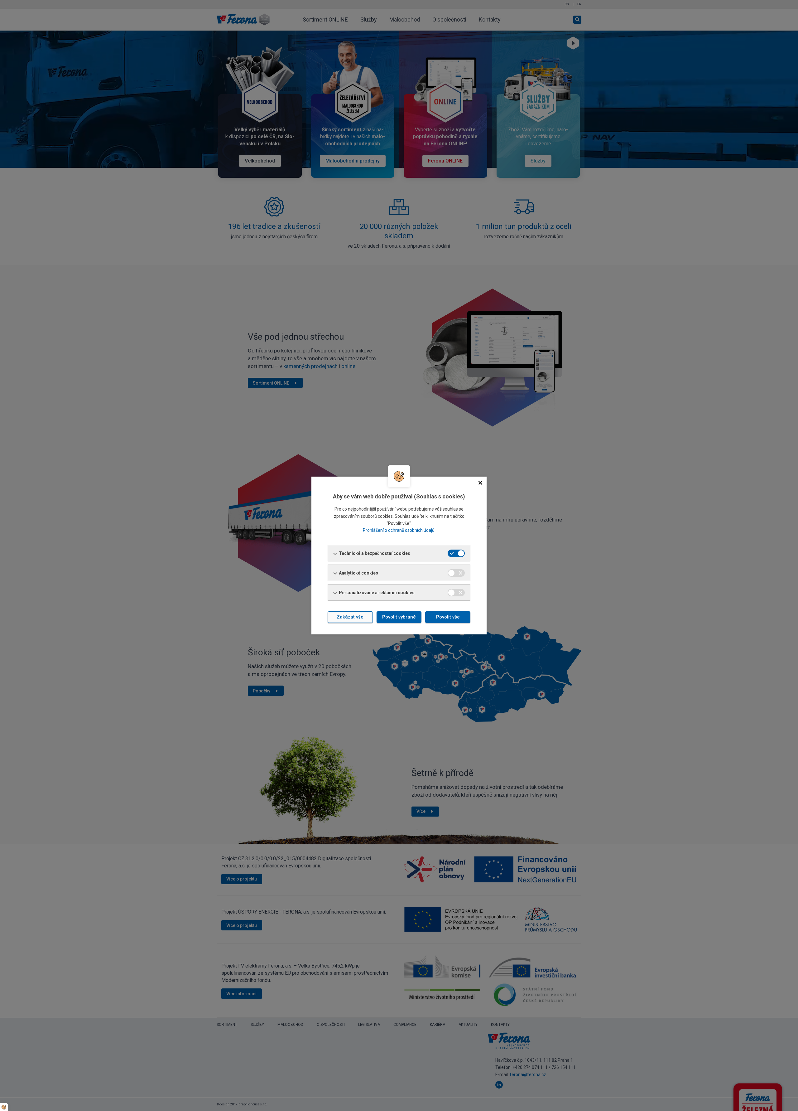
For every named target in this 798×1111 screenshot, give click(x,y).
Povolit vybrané (399, 617)
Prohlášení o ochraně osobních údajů (399, 530)
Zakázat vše (350, 617)
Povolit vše (448, 617)
